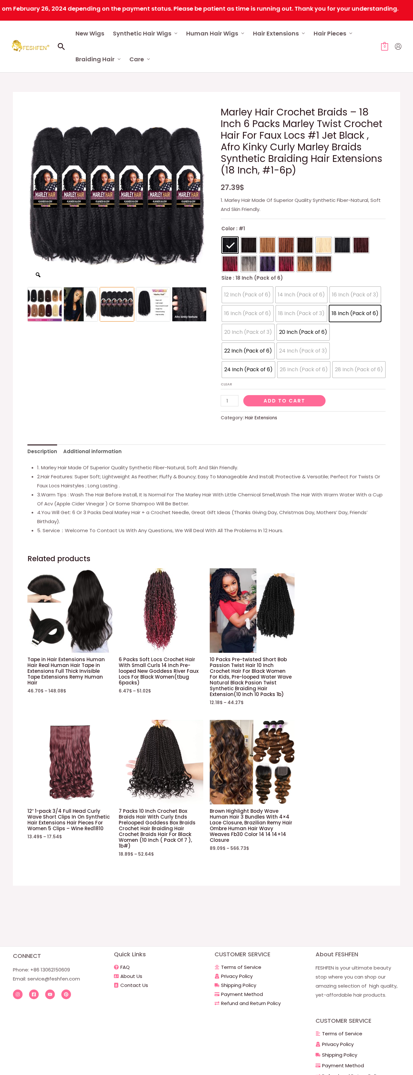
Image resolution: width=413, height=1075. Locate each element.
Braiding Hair (95, 59)
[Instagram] (18, 994)
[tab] (42, 451)
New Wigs (90, 33)
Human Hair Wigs (212, 33)
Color (228, 228)
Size (226, 277)
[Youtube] (50, 994)
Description (42, 451)
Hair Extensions (276, 33)
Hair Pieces (330, 33)
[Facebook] (34, 994)
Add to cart (284, 400)
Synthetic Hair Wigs (142, 33)
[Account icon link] (398, 46)
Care (136, 59)
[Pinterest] (66, 994)
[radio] (230, 245)
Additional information (92, 451)
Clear (226, 384)
